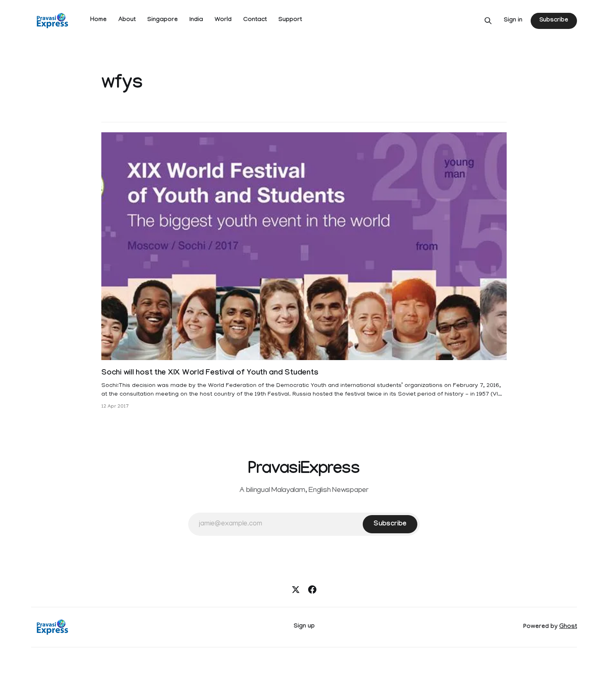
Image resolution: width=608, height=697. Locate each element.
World (223, 20)
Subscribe (553, 20)
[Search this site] (488, 20)
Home (98, 20)
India (196, 20)
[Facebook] (312, 589)
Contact (255, 20)
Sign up (304, 626)
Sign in (513, 20)
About (127, 20)
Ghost (568, 627)
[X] (296, 589)
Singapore (162, 20)
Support (290, 20)
